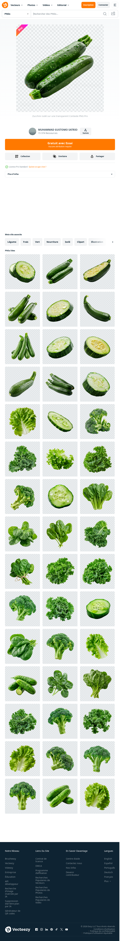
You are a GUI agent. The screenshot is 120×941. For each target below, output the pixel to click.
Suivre (86, 133)
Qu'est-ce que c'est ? (37, 166)
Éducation (10, 876)
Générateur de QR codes (11, 912)
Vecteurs (15, 5)
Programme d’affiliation (41, 872)
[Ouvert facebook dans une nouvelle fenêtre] (36, 929)
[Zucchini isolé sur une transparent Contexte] (22, 271)
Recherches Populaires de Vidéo (42, 900)
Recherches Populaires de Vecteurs (42, 880)
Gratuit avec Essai (60, 144)
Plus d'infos (13, 174)
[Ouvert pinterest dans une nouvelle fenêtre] (51, 929)
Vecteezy (9, 863)
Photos (31, 5)
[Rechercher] (105, 14)
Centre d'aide (71, 858)
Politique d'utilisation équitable (95, 932)
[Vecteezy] (5, 5)
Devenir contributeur (71, 873)
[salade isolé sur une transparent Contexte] (22, 421)
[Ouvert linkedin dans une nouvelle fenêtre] (46, 929)
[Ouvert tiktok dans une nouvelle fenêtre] (56, 929)
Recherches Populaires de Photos (42, 890)
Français (106, 876)
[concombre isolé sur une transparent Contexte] (60, 421)
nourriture (52, 241)
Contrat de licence (40, 860)
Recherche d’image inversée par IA (11, 892)
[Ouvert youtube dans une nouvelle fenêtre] (66, 929)
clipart (80, 241)
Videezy (9, 867)
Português (107, 867)
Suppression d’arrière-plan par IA (12, 903)
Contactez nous (72, 863)
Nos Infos (69, 867)
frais (25, 241)
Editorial (61, 5)
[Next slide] (108, 242)
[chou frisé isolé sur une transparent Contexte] (22, 459)
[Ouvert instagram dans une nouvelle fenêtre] (41, 929)
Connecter (103, 5)
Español (106, 863)
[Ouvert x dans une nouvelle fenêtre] (61, 929)
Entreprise (10, 872)
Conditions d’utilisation (102, 928)
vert (37, 241)
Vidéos (46, 5)
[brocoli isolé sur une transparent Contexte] (97, 421)
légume (12, 241)
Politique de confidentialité (100, 930)
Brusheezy (10, 858)
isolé (67, 241)
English (106, 858)
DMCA (38, 865)
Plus (104, 881)
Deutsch (106, 872)
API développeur (11, 882)
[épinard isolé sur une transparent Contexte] (97, 496)
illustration (97, 241)
